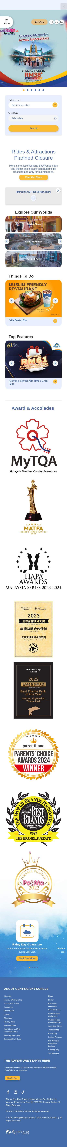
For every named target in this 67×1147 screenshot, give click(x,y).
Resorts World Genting (13, 1000)
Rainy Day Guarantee (52, 1004)
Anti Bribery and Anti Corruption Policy (12, 1030)
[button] (24, 90)
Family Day (52, 1033)
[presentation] (6, 241)
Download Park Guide (12, 1039)
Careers (7, 1014)
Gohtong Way (53, 1050)
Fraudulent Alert (10, 1025)
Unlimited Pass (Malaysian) (54, 1015)
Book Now (39, 22)
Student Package (55, 1037)
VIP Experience (54, 1010)
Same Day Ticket (55, 1026)
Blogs (50, 996)
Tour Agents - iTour (11, 1003)
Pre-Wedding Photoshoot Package (53, 1043)
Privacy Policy (9, 1022)
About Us (7, 996)
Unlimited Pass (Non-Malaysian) (54, 1021)
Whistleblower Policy (12, 1035)
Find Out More (33, 177)
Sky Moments (53, 1053)
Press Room (9, 1011)
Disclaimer (8, 1018)
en (61, 22)
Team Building (53, 1030)
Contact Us (8, 1007)
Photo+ (51, 1000)
